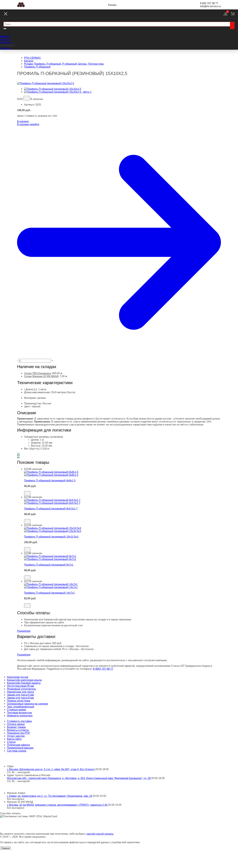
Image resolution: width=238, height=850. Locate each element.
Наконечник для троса (20, 691)
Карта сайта (14, 738)
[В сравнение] (26, 98)
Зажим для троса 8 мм (20, 697)
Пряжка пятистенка (18, 700)
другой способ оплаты (100, 833)
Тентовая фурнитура (19, 712)
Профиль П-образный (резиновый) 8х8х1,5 (49, 480)
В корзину (23, 121)
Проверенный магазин (20, 747)
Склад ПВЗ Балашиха (37, 373)
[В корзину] (122, 489)
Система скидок (16, 750)
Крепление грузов (17, 676)
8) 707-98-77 (103, 668)
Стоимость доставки (19, 721)
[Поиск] (232, 25)
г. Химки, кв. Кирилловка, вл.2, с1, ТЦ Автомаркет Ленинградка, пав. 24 (50, 795)
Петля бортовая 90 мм (20, 685)
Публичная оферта (18, 744)
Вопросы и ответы (18, 729)
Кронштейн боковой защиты (24, 682)
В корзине (28, 124)
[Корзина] (233, 14)
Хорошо (5, 848)
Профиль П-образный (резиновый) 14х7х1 (49, 592)
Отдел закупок (16, 735)
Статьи (11, 741)
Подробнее (23, 630)
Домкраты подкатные (20, 715)
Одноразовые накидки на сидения (27, 703)
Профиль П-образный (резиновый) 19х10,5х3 (51, 536)
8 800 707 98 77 (209, 3)
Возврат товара (16, 727)
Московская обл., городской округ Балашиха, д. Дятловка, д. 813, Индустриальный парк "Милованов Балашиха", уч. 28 (79, 778)
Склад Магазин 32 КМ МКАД (41, 376)
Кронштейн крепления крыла (24, 679)
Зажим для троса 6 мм (20, 694)
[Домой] (21, 4)
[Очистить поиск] (4, 28)
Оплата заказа (16, 724)
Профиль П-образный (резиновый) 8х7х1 (48, 564)
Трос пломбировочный (20, 706)
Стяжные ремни (16, 709)
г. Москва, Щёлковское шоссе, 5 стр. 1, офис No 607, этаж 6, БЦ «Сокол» (51, 769)
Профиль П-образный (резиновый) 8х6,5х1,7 (51, 508)
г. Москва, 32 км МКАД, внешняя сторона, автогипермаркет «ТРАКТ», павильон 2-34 (57, 804)
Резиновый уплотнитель (21, 688)
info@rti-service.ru (210, 6)
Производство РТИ (18, 732)
